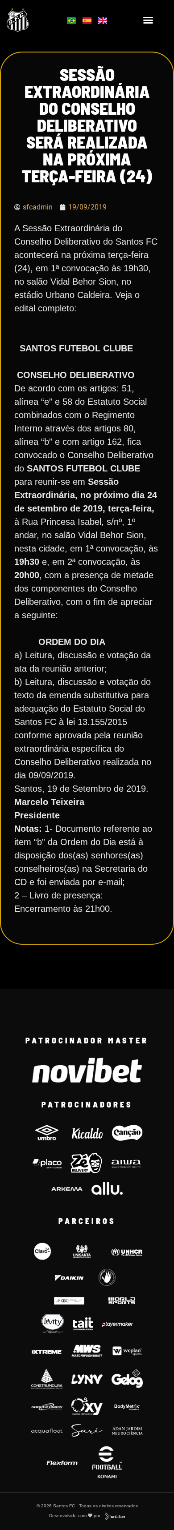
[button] (148, 20)
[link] (29, 20)
